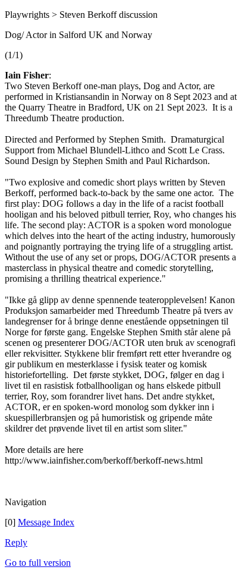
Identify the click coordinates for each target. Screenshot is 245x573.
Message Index (46, 522)
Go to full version (38, 563)
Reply (16, 542)
